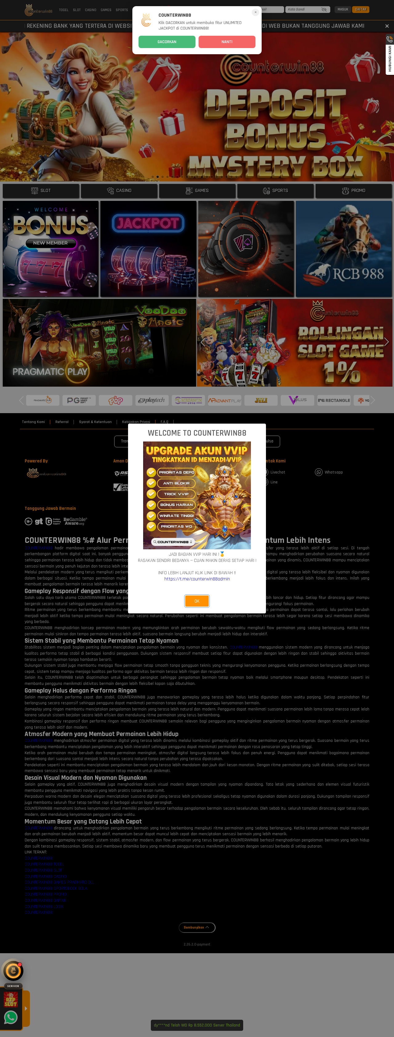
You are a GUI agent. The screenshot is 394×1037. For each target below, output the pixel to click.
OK (197, 601)
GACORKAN (167, 42)
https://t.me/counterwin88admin (197, 579)
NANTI (227, 42)
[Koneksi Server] (13, 971)
